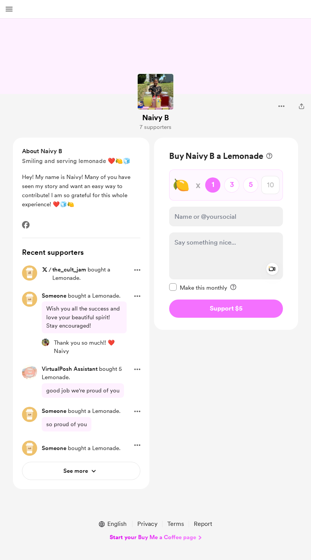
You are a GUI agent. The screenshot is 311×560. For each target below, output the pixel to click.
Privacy (147, 523)
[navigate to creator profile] (155, 92)
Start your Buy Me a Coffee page (153, 537)
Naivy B (155, 117)
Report (203, 523)
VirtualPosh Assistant (69, 368)
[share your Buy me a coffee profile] (301, 106)
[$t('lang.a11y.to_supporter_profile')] (45, 342)
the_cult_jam (69, 269)
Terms (175, 523)
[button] (9, 9)
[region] (226, 234)
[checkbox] (198, 287)
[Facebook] (26, 225)
